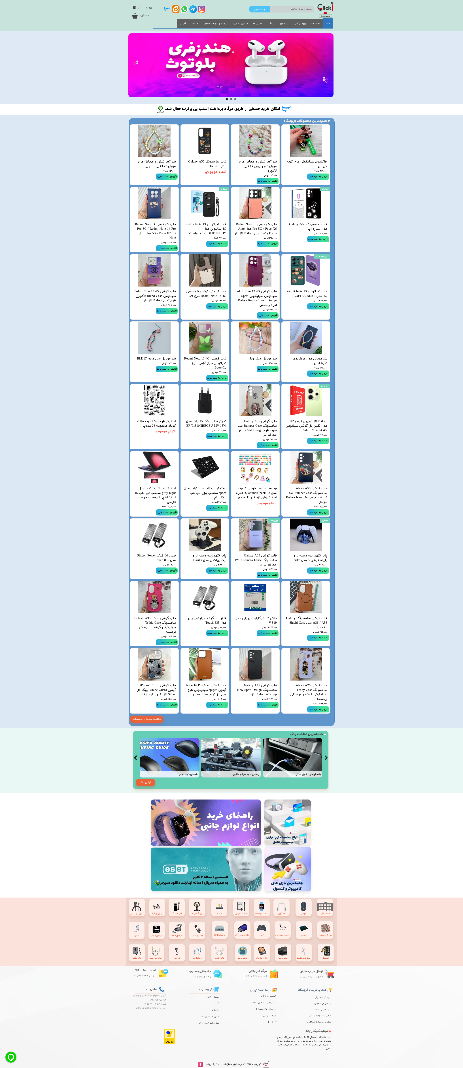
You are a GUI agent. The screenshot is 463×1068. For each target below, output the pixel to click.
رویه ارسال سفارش (322, 1003)
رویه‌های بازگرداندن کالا (266, 1009)
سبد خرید (283, 23)
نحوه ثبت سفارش (323, 997)
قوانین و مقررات (240, 23)
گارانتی (182, 23)
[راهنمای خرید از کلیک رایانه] (330, 989)
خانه (328, 23)
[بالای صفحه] (200, 1064)
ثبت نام (141, 7)
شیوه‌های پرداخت (323, 1009)
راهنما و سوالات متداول (215, 23)
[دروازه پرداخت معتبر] (169, 1043)
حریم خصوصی (269, 1015)
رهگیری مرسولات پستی (322, 1015)
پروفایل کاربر (300, 23)
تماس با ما (258, 23)
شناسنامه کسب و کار (209, 1023)
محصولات (315, 23)
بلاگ (271, 23)
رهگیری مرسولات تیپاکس (322, 1022)
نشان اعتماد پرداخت (209, 1016)
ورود (150, 7)
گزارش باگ (271, 1022)
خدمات (195, 23)
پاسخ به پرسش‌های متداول (263, 1002)
